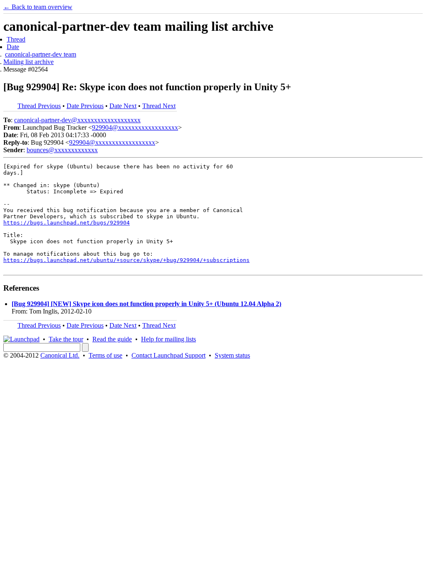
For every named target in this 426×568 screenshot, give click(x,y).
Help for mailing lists (168, 339)
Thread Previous (39, 105)
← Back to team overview (37, 6)
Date (13, 46)
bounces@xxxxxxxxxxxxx (62, 149)
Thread (16, 39)
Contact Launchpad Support (168, 355)
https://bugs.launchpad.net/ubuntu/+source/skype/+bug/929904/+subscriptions (126, 260)
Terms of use (105, 355)
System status (232, 355)
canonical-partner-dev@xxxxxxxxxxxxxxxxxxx (77, 119)
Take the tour (66, 339)
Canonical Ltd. (59, 355)
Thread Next (159, 105)
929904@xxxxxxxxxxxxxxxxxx (135, 127)
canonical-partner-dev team (40, 54)
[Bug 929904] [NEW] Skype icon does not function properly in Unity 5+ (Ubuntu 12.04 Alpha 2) (146, 303)
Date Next (122, 105)
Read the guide (112, 339)
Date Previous (85, 105)
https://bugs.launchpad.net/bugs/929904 (66, 223)
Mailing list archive (28, 61)
